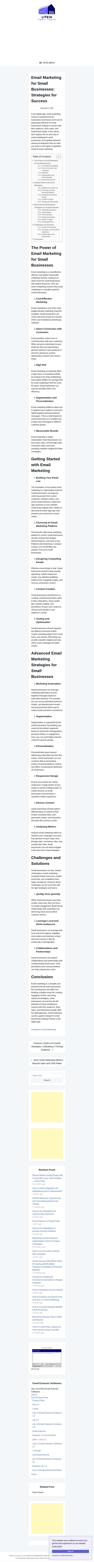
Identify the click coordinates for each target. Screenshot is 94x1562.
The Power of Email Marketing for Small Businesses (46, 162)
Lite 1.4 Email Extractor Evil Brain (46, 1470)
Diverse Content (47, 219)
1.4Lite (35, 1409)
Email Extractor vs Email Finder (46, 1221)
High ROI (45, 173)
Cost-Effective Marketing (50, 166)
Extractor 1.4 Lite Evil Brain (44, 1435)
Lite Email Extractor (40, 1455)
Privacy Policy (38, 1400)
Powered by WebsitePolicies (62, 1555)
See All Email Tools (39, 1398)
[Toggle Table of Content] (57, 157)
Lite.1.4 (35, 1420)
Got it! (70, 1551)
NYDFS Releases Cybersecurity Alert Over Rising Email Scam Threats (46, 1201)
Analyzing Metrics (47, 222)
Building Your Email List (50, 188)
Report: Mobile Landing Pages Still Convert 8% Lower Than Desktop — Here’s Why (47, 1178)
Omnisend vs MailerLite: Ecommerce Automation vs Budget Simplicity (47, 1280)
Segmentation (46, 212)
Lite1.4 (34, 1395)
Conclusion (38, 239)
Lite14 (34, 1474)
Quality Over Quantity (49, 227)
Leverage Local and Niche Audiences (50, 231)
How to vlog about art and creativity (47, 1290)
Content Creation (47, 199)
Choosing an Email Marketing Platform (48, 191)
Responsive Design (48, 217)
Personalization (47, 214)
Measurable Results (48, 179)
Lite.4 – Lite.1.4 (39, 1439)
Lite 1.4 (35, 1405)
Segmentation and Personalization (48, 176)
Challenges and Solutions (44, 225)
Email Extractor (39, 1431)
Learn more (57, 1546)
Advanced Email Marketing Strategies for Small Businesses (46, 206)
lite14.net (35, 1369)
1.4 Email (36, 1451)
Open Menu (48, 63)
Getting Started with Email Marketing (44, 184)
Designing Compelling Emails (49, 196)
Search (47, 1080)
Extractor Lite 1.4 (39, 1466)
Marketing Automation (49, 210)
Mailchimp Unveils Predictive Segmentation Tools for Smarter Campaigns (46, 1241)
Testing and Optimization (50, 202)
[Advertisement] (47, 43)
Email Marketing (49, 1029)
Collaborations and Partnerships (48, 235)
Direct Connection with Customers (49, 169)
